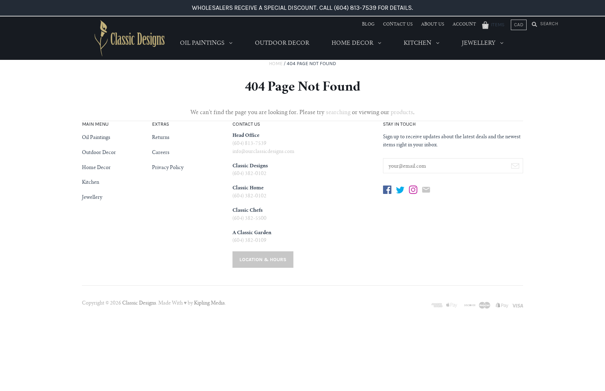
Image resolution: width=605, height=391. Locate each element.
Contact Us (398, 24)
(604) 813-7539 (249, 143)
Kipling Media (209, 303)
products (402, 113)
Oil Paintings (203, 43)
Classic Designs (139, 303)
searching (338, 113)
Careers (160, 153)
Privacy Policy (167, 168)
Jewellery (479, 43)
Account (464, 24)
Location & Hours (262, 260)
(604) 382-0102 (249, 174)
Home (276, 64)
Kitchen (418, 43)
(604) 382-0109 (249, 240)
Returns (160, 137)
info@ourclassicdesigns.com (263, 151)
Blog (368, 24)
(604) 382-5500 (249, 218)
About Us (432, 24)
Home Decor (353, 43)
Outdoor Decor (282, 43)
